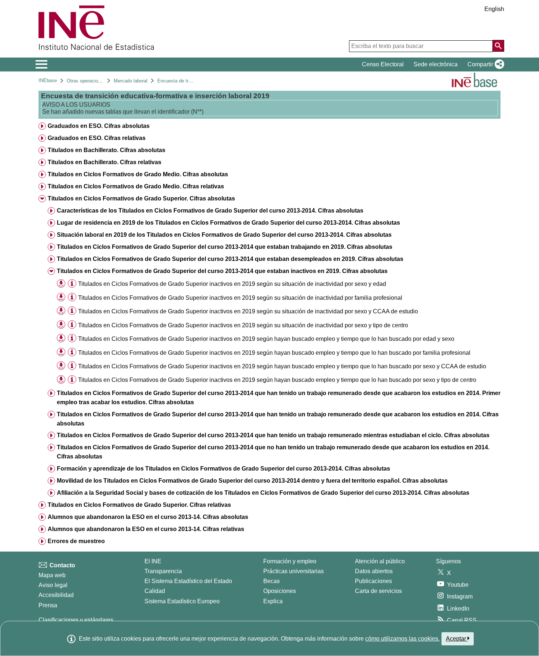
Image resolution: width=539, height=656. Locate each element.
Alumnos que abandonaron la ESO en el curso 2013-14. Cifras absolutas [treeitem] (148, 517)
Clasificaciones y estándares (75, 620)
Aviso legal (52, 585)
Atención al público (380, 561)
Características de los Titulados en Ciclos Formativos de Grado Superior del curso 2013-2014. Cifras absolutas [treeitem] (210, 210)
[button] (484, 64)
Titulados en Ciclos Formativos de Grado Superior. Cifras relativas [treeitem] (139, 505)
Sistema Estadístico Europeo (182, 601)
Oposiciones (279, 591)
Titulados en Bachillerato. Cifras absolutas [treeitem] (106, 150)
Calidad (154, 591)
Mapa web (52, 575)
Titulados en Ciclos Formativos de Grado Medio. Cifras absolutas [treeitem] (138, 174)
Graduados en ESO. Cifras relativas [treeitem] (97, 138)
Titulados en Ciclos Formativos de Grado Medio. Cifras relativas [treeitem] (136, 186)
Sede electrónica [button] (436, 64)
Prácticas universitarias (293, 571)
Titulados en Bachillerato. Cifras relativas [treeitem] (104, 162)
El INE (152, 561)
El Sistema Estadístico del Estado (188, 581)
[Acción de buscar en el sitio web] (498, 46)
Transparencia (163, 571)
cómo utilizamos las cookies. (402, 638)
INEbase (47, 80)
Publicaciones (373, 581)
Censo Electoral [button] (383, 64)
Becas (271, 581)
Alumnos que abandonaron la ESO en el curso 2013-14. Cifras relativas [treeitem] (146, 529)
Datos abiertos (374, 571)
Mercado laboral (130, 81)
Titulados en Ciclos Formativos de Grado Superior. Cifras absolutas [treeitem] (141, 198)
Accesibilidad (56, 595)
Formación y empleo (289, 561)
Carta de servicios (378, 591)
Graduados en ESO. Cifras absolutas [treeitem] (99, 126)
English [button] (494, 9)
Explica (273, 601)
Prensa (47, 605)
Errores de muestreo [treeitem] (76, 541)
